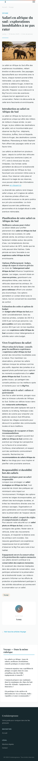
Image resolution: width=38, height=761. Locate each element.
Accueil (4, 7)
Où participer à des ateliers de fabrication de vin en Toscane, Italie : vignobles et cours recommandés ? (18, 693)
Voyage (11, 7)
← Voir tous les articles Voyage (14, 632)
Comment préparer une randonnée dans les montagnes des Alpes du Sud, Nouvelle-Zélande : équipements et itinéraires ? (19, 683)
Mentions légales (8, 744)
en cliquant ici (15, 185)
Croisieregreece (10, 715)
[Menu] (34, 1)
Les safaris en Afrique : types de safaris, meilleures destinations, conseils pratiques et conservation (17, 661)
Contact (5, 748)
